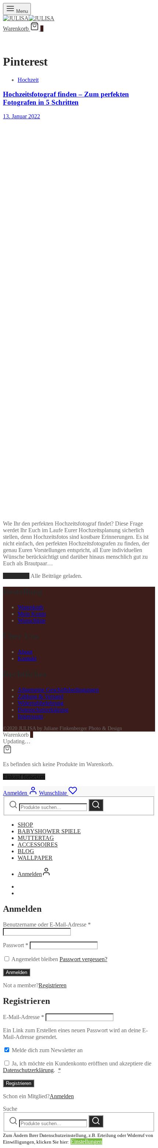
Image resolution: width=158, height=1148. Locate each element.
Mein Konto (32, 614)
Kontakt (27, 658)
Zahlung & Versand (40, 696)
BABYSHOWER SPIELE (49, 831)
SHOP (25, 824)
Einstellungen (86, 1141)
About (25, 652)
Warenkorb (30, 607)
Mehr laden (16, 576)
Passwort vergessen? (83, 959)
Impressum (30, 716)
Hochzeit (28, 80)
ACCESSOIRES (38, 844)
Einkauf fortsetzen (24, 777)
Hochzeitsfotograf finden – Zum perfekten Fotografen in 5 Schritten (66, 98)
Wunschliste (32, 620)
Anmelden (16, 972)
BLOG (26, 851)
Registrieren (53, 985)
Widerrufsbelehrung (41, 703)
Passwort (15, 945)
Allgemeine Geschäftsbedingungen (58, 690)
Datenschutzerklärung (43, 709)
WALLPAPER (35, 858)
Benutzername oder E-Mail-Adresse (47, 924)
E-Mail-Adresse (23, 1017)
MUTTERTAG (36, 838)
